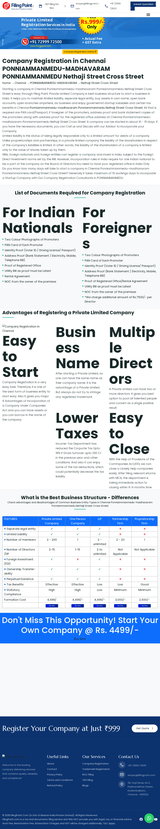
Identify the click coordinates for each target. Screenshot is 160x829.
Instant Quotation (143, 4)
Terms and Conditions (60, 780)
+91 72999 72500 (137, 765)
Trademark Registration (96, 769)
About (50, 763)
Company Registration (117, 192)
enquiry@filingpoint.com (141, 775)
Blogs (85, 785)
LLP (100, 519)
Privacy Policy (54, 774)
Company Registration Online (79, 51)
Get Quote (142, 728)
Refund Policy (54, 785)
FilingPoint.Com (19, 815)
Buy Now (52, 606)
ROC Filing (88, 774)
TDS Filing (87, 780)
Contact (52, 769)
